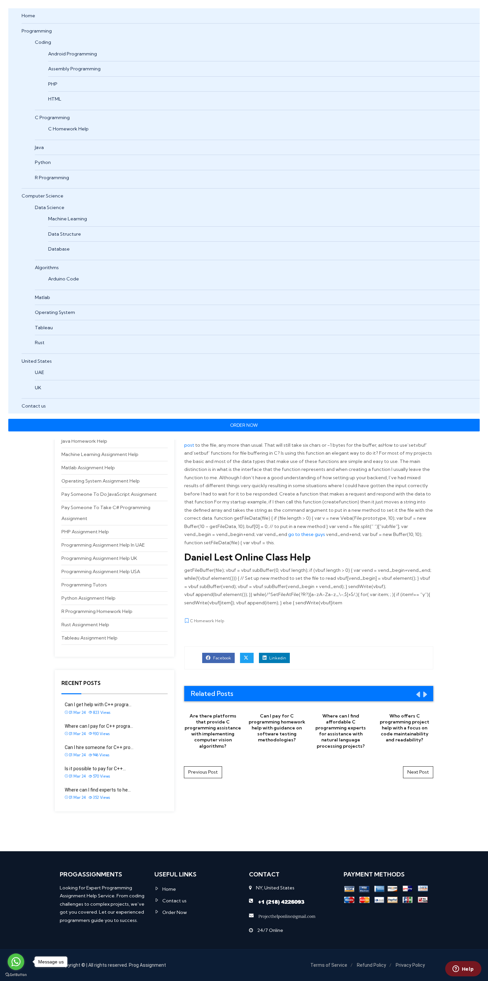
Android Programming (72, 54)
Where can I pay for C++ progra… (99, 726)
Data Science (49, 207)
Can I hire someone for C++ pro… (99, 747)
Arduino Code (63, 279)
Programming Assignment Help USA (100, 571)
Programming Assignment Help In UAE (103, 545)
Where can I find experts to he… (98, 789)
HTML (54, 99)
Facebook (221, 657)
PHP (52, 84)
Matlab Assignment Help (88, 468)
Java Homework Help (84, 441)
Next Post (418, 772)
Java (39, 147)
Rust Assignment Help (85, 625)
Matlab (42, 297)
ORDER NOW (244, 425)
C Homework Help (68, 129)
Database (59, 249)
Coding (43, 42)
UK (38, 388)
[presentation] (418, 694)
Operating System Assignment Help (100, 481)
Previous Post (203, 772)
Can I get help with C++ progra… (98, 704)
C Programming (52, 117)
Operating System (55, 312)
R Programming (52, 178)
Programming (37, 31)
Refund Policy (371, 965)
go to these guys (306, 534)
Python (43, 162)
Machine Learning (67, 219)
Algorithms (47, 267)
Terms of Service (328, 965)
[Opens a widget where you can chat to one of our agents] (463, 969)
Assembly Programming (74, 69)
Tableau (44, 328)
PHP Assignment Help (85, 532)
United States (37, 361)
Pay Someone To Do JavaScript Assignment (109, 494)
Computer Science (42, 196)
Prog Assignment (147, 965)
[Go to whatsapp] (16, 961)
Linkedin (277, 657)
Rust (39, 342)
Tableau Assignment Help (89, 638)
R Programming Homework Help (96, 611)
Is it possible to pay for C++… (95, 768)
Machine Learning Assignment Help (99, 454)
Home (28, 16)
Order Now (174, 912)
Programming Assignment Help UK (99, 558)
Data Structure (64, 234)
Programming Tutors (84, 585)
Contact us (34, 406)
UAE (39, 372)
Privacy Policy (410, 965)
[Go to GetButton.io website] (16, 974)
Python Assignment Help (88, 598)
